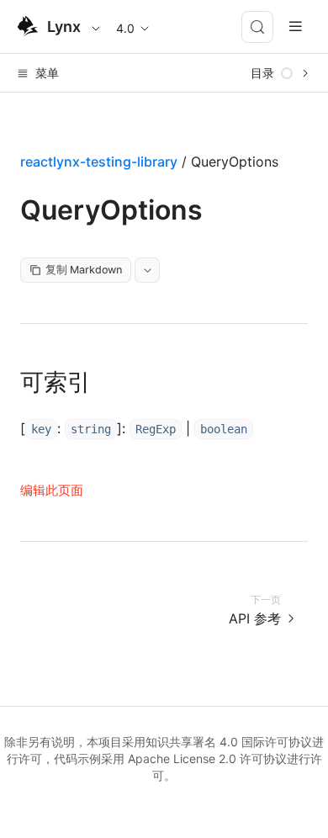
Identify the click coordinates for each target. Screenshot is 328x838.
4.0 (125, 28)
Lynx (64, 26)
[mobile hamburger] (295, 26)
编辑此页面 (51, 490)
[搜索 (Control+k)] (257, 27)
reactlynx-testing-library (98, 161)
